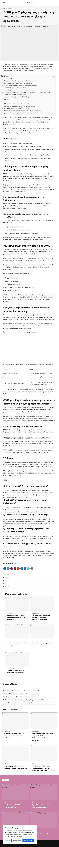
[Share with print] (31, 568)
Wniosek (6, 99)
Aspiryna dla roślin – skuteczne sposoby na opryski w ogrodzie (18, 703)
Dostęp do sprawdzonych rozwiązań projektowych (17, 97)
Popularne (12, 780)
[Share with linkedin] (21, 568)
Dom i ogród (6, 580)
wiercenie (9, 260)
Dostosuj (8, 840)
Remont (5, 584)
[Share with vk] (25, 568)
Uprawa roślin (6, 587)
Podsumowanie (8, 78)
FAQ (5, 101)
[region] (20, 834)
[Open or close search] (55, 3)
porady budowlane (46, 68)
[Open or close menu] (4, 3)
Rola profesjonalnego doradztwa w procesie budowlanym (19, 83)
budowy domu (13, 315)
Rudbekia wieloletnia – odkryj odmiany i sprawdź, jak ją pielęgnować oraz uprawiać (23, 700)
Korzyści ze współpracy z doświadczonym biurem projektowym (20, 85)
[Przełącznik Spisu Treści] (52, 76)
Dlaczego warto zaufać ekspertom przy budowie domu (18, 81)
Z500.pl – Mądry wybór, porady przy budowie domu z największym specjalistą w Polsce (27, 92)
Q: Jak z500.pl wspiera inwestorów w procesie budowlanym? (20, 106)
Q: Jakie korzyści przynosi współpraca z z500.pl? (16, 108)
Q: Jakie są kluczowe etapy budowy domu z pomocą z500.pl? (20, 113)
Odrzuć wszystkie (17, 840)
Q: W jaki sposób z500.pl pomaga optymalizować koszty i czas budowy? (23, 111)
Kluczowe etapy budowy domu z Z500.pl (15, 88)
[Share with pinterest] (11, 568)
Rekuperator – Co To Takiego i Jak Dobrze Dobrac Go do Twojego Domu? (21, 690)
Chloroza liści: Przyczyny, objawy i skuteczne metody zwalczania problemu (21, 694)
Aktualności (6, 574)
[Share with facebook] (4, 568)
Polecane (5, 780)
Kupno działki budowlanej (37, 189)
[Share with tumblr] (15, 568)
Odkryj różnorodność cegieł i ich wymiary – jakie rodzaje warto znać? (19, 697)
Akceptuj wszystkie (28, 840)
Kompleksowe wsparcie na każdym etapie (15, 94)
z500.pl (14, 462)
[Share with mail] (28, 568)
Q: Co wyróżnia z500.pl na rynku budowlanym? (16, 104)
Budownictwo (7, 8)
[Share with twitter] (8, 568)
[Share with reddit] (18, 568)
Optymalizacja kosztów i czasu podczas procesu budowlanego (20, 90)
